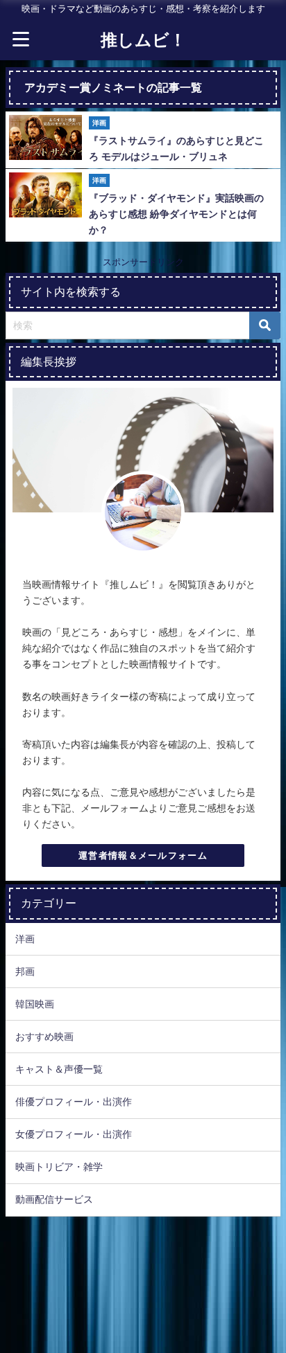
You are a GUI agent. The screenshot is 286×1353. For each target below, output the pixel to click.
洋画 (25, 939)
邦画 (25, 971)
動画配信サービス (54, 1199)
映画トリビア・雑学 (59, 1167)
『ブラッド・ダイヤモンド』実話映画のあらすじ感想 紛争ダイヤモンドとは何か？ (176, 214)
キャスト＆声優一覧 (59, 1069)
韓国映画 (34, 1004)
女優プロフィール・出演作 (73, 1134)
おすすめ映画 (44, 1036)
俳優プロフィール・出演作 (73, 1101)
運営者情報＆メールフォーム (143, 855)
